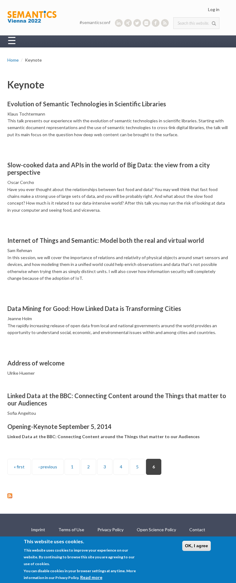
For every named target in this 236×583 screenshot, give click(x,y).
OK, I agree (196, 545)
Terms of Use (71, 529)
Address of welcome (36, 363)
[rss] (165, 23)
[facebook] (155, 23)
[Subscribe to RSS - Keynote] (118, 495)
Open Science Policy (156, 529)
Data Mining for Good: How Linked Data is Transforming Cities (94, 308)
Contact (197, 529)
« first (19, 466)
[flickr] (146, 23)
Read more (91, 577)
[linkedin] (119, 23)
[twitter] (137, 23)
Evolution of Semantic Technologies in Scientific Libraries (86, 104)
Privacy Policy (110, 529)
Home (13, 60)
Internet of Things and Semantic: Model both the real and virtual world (105, 240)
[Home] (32, 16)
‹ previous (47, 466)
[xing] (128, 23)
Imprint (38, 529)
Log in (213, 9)
